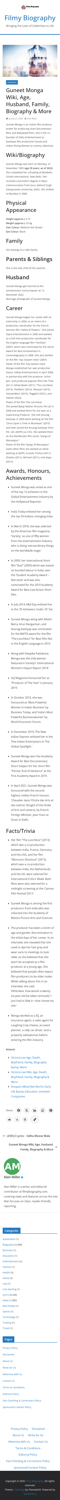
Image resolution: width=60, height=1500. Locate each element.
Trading (7, 1322)
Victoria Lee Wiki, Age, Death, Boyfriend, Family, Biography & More (30, 1077)
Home (6, 1278)
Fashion (7, 1267)
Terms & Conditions (14, 1387)
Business (8, 1250)
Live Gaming (9, 1289)
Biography (11, 82)
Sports (6, 1311)
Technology (9, 1317)
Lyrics (6, 1294)
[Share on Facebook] (19, 1110)
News (6, 1300)
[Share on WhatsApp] (43, 1110)
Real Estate (9, 1305)
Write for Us (9, 1367)
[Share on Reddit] (9, 1119)
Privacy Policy (10, 1347)
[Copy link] (35, 1119)
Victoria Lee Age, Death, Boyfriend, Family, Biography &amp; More (29, 1062)
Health (6, 1272)
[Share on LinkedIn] (35, 1110)
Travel (6, 1328)
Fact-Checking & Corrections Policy (22, 1400)
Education (8, 1255)
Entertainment (11, 1261)
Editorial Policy (11, 1394)
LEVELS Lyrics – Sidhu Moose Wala (28, 1136)
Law (5, 1283)
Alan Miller (32, 118)
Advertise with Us (12, 1374)
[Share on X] (27, 1110)
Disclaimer (8, 1354)
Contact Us (9, 1380)
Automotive (9, 1239)
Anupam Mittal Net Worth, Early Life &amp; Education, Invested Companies (31, 1091)
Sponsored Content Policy (17, 1407)
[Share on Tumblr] (17, 1119)
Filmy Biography (30, 17)
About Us (8, 1361)
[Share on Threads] (25, 1119)
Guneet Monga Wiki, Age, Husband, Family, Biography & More (31, 1147)
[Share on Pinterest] (51, 1110)
